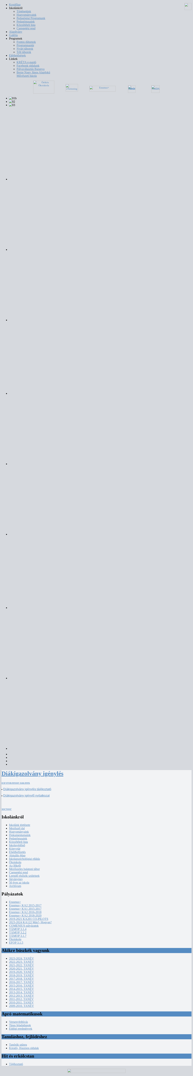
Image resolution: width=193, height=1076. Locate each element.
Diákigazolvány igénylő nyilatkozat (26, 795)
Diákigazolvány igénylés (32, 773)
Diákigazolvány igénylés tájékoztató (27, 789)
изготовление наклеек (16, 782)
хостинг (7, 809)
